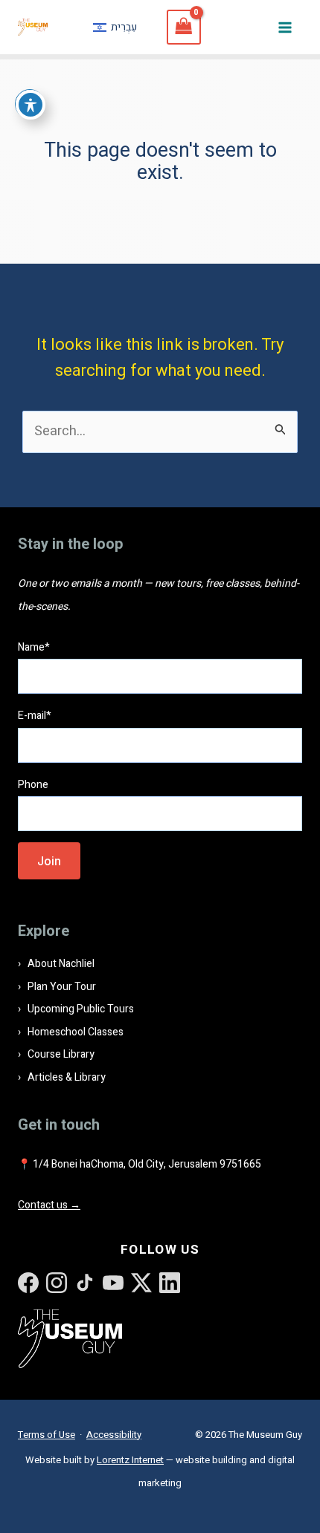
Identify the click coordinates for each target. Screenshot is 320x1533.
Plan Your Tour (62, 987)
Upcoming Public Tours (81, 1009)
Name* (34, 647)
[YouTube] (113, 1282)
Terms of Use (46, 1435)
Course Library (61, 1054)
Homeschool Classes (76, 1032)
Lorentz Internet (130, 1460)
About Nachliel (61, 963)
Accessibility (113, 1435)
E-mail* (34, 715)
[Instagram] (56, 1282)
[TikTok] (84, 1282)
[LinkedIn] (169, 1282)
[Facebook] (28, 1282)
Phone (33, 784)
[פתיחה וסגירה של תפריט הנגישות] (30, 105)
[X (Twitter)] (141, 1282)
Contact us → (49, 1205)
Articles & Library (67, 1077)
